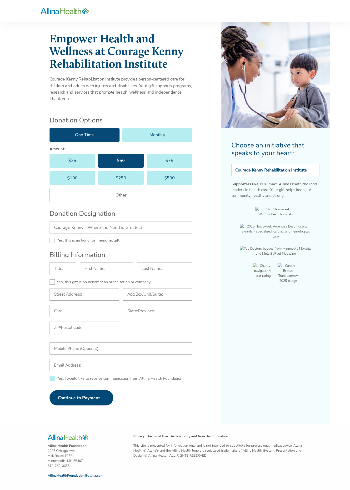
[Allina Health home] (175, 11)
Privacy (139, 436)
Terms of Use (157, 436)
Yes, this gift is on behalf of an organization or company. (104, 282)
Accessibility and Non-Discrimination (199, 436)
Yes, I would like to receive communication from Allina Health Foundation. (120, 378)
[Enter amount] (121, 195)
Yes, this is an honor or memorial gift (88, 240)
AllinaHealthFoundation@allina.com (75, 475)
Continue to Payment (79, 398)
